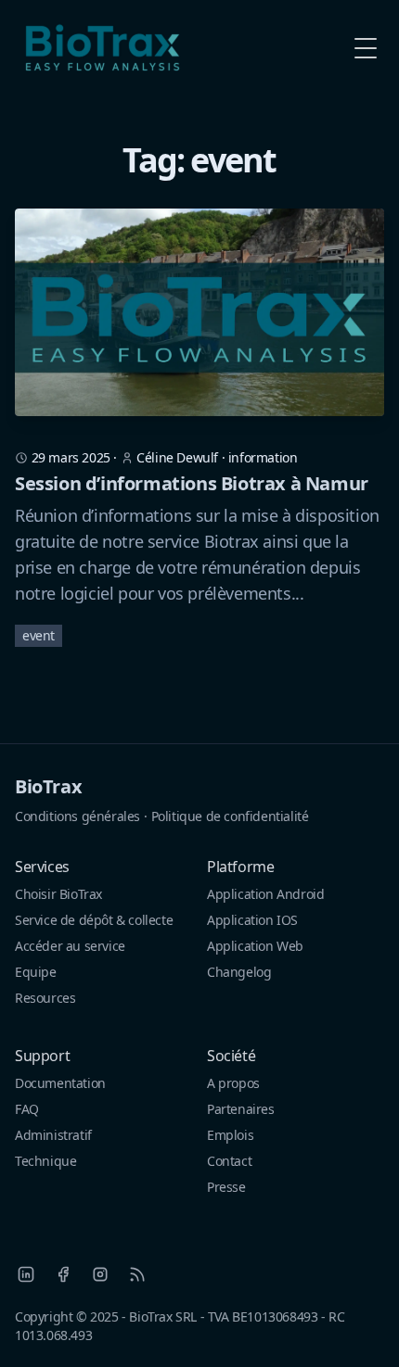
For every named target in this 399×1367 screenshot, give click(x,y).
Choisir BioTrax (58, 894)
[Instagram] (100, 1274)
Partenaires (241, 1109)
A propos (233, 1083)
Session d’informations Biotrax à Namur (191, 483)
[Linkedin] (26, 1274)
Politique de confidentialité (230, 816)
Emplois (230, 1135)
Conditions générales (77, 816)
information (263, 457)
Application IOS (252, 920)
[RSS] (137, 1274)
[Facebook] (63, 1274)
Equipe (36, 972)
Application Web (255, 946)
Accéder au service (70, 946)
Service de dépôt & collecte (94, 920)
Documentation (60, 1083)
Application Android (265, 894)
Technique (45, 1161)
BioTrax (48, 786)
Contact (229, 1161)
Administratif (53, 1135)
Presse (226, 1187)
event (38, 635)
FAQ (27, 1109)
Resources (45, 997)
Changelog (239, 972)
